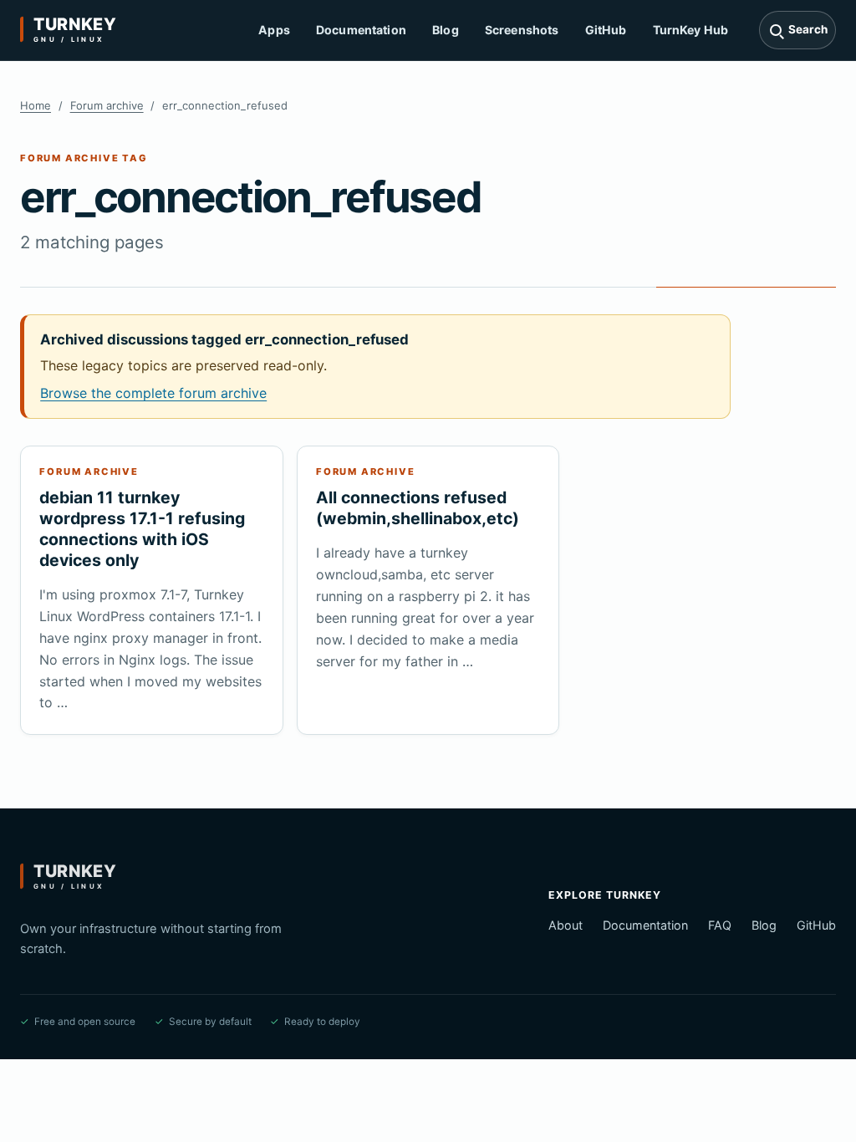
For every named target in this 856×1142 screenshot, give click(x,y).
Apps (274, 30)
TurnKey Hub (691, 30)
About (565, 925)
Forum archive (107, 105)
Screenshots (522, 30)
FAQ (719, 925)
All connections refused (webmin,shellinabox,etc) (417, 507)
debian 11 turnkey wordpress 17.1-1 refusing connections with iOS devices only (142, 528)
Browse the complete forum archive (153, 393)
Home (35, 105)
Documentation (361, 30)
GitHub (606, 30)
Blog (445, 30)
